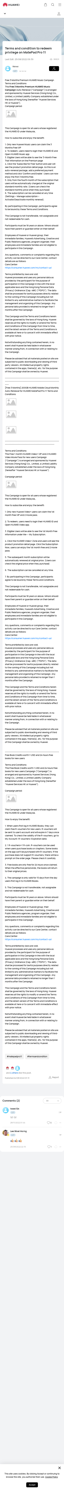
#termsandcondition (37, 1056)
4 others (14, 1072)
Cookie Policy (51, 1477)
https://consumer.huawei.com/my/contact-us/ (28, 267)
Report (55, 1077)
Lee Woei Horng (18, 1131)
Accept (32, 1484)
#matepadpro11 (14, 1056)
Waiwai (15, 66)
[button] (45, 4)
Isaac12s (14, 1108)
